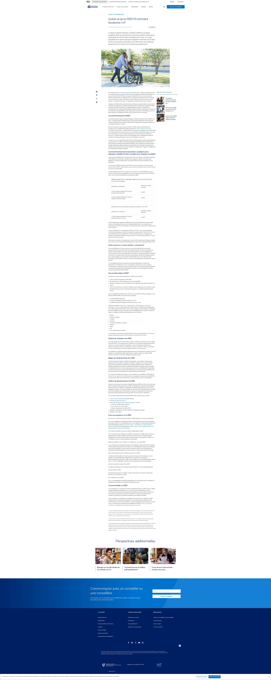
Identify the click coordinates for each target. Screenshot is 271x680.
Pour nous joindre (158, 627)
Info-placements (158, 620)
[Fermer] (268, 676)
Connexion (180, 2)
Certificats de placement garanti (118, 400)
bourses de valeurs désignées (127, 402)
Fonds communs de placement (117, 398)
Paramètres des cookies (202, 676)
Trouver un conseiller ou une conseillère (163, 617)
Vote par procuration (103, 633)
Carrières (100, 627)
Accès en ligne (157, 624)
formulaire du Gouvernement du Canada (136, 335)
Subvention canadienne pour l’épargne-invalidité (131, 171)
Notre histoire (101, 620)
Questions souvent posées (134, 627)
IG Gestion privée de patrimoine (117, 2)
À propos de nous (102, 617)
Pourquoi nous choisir (133, 617)
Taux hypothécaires (133, 624)
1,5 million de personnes (124, 92)
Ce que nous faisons (122, 7)
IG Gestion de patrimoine (99, 2)
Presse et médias (102, 630)
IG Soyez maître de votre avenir (105, 624)
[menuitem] (88, 1)
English (172, 2)
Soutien (151, 7)
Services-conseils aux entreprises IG (139, 2)
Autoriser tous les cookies (214, 676)
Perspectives (134, 7)
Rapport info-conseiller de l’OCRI (135, 664)
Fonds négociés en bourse (117, 406)
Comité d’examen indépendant (105, 636)
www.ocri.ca (112, 671)
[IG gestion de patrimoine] (93, 6)
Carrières (143, 7)
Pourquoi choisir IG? (108, 7)
